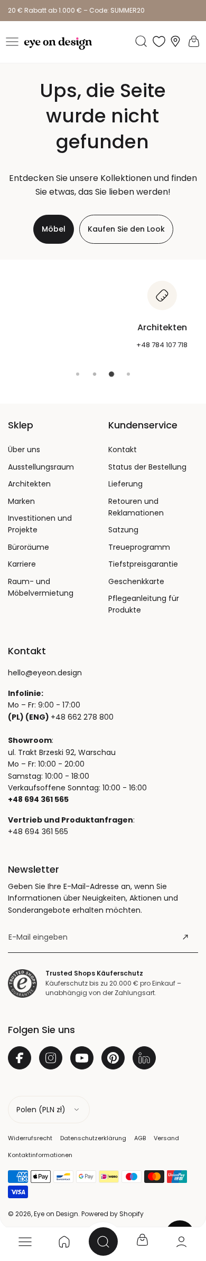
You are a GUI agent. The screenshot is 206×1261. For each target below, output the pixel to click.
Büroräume (28, 547)
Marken (21, 501)
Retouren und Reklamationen (136, 507)
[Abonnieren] (185, 937)
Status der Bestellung (147, 467)
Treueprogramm (139, 547)
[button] (12, 42)
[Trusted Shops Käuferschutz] (22, 983)
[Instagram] (50, 1057)
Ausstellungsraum (41, 467)
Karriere (22, 564)
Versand (166, 1138)
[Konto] (181, 1241)
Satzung (123, 529)
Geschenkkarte (136, 581)
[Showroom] (175, 41)
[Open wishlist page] (159, 41)
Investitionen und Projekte (40, 524)
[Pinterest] (113, 1057)
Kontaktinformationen (40, 1155)
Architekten (29, 484)
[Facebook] (19, 1057)
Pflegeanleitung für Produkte (143, 604)
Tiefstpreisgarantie (143, 564)
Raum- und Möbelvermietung (40, 587)
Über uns (24, 449)
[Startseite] (63, 1241)
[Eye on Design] (58, 43)
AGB (140, 1138)
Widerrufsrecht (30, 1138)
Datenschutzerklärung (93, 1138)
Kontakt (122, 449)
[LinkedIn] (144, 1057)
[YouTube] (81, 1057)
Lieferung (125, 484)
